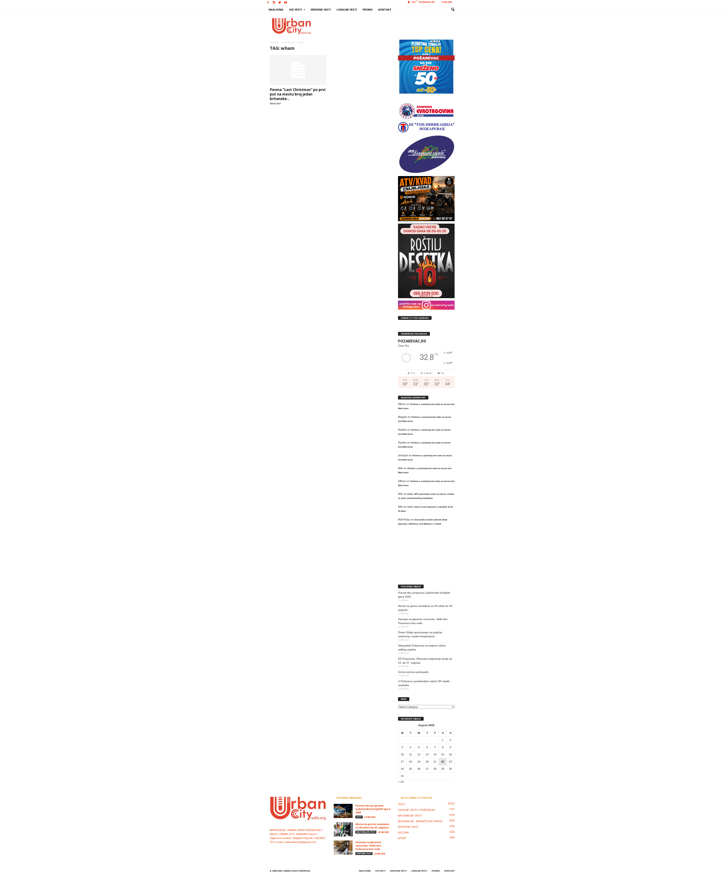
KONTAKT (384, 9)
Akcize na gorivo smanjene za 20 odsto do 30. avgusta (425, 607)
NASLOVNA (276, 9)
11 (410, 754)
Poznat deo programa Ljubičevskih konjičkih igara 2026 (424, 594)
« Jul (401, 781)
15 (442, 754)
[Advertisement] (389, 26)
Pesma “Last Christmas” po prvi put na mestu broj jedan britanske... (297, 94)
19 (418, 761)
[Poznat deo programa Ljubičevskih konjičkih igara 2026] (343, 811)
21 (434, 761)
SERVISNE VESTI (321, 9)
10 (402, 754)
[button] (453, 9)
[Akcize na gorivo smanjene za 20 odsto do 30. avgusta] (343, 829)
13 (427, 754)
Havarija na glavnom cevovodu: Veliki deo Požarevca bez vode (423, 621)
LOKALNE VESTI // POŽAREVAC (416, 810)
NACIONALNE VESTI (365, 832)
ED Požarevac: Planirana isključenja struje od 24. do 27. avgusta (425, 660)
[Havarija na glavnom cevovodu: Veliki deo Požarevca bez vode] (343, 847)
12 (418, 754)
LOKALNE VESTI (347, 9)
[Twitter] (280, 2)
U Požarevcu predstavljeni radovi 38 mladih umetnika (424, 683)
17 (402, 761)
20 (427, 761)
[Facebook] (268, 2)
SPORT (402, 838)
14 (434, 754)
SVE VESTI (295, 9)
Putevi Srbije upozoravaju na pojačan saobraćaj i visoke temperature (420, 634)
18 (410, 761)
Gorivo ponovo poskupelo (413, 671)
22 (442, 761)
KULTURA (403, 832)
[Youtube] (285, 2)
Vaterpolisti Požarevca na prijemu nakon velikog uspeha (422, 647)
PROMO (368, 9)
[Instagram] (274, 2)
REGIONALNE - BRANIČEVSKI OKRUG (420, 821)
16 (450, 754)
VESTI (359, 817)
